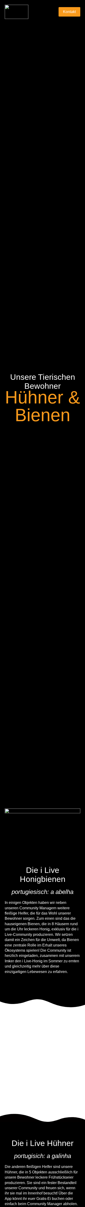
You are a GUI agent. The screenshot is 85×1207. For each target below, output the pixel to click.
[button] (52, 12)
